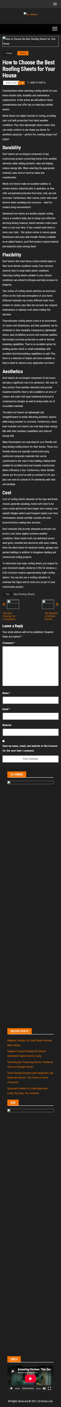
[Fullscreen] (49, 1388)
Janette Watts (38, 82)
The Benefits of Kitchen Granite (51, 616)
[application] (30, 1379)
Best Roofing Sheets (24, 594)
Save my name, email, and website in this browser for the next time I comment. (30, 748)
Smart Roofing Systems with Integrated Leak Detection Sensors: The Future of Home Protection (30, 1077)
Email (6, 709)
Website (7, 725)
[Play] (11, 1388)
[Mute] (44, 1388)
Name (6, 693)
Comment (8, 643)
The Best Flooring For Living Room (8, 616)
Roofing (23, 53)
